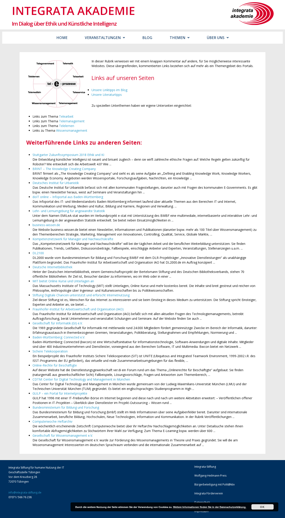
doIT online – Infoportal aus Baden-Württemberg (68, 197)
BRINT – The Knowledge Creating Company (64, 169)
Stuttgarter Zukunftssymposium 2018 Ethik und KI (68, 155)
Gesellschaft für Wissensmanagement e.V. (63, 435)
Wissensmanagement (71, 130)
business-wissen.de (46, 225)
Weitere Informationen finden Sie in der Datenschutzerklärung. (209, 507)
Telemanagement (72, 121)
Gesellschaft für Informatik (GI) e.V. (58, 323)
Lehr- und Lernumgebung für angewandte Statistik (69, 211)
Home (61, 37)
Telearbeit (66, 116)
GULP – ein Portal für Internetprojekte (60, 393)
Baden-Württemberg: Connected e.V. (59, 337)
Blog (147, 37)
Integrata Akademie (73, 10)
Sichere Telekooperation (50, 351)
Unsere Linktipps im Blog (109, 90)
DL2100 (38, 253)
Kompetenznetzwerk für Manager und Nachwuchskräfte (73, 239)
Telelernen (66, 126)
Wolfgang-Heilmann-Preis (210, 475)
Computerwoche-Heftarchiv (52, 421)
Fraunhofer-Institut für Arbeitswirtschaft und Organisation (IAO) (78, 309)
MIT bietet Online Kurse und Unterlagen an (63, 281)
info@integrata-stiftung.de (24, 492)
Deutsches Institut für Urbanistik (56, 183)
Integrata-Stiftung (205, 467)
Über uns (215, 37)
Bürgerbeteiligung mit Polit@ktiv (214, 484)
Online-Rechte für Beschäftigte (55, 365)
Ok (262, 507)
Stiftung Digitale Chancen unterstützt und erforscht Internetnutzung (81, 295)
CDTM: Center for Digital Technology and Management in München (81, 379)
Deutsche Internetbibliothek (52, 267)
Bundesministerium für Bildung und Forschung (66, 407)
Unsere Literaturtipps (107, 94)
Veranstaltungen (103, 37)
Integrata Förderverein (208, 493)
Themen (177, 37)
